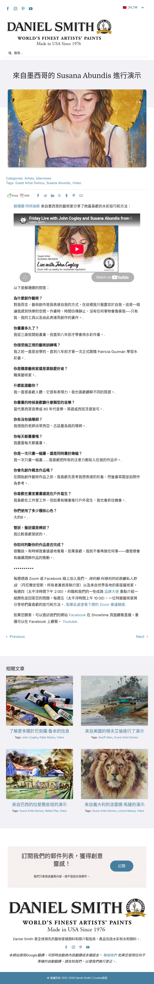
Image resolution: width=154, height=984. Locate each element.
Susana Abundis (58, 183)
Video (76, 183)
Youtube (70, 621)
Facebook (77, 615)
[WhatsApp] (59, 195)
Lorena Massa (126, 810)
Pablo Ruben (47, 737)
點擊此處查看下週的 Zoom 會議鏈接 (95, 604)
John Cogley (30, 737)
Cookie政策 (100, 977)
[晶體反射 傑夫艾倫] (114, 677)
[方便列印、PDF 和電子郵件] (18, 196)
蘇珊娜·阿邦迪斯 (27, 206)
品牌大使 (111, 591)
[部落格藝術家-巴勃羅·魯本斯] (39, 677)
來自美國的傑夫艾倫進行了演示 (114, 731)
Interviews (43, 178)
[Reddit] (45, 195)
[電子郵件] (81, 195)
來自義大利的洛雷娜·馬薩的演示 (115, 804)
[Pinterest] (23, 8)
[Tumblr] (66, 195)
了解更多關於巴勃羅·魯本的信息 (39, 731)
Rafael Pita (51, 810)
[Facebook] (8, 8)
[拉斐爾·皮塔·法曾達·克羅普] (39, 751)
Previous (17, 636)
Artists (29, 178)
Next (140, 636)
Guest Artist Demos (29, 183)
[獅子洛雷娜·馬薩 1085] (114, 751)
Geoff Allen (105, 737)
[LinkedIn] (52, 195)
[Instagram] (15, 8)
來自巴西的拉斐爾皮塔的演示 (39, 804)
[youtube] (30, 8)
